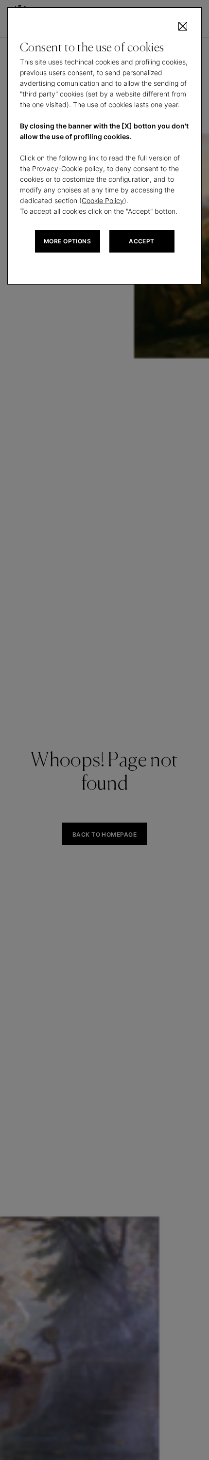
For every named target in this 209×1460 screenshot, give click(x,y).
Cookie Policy (103, 200)
